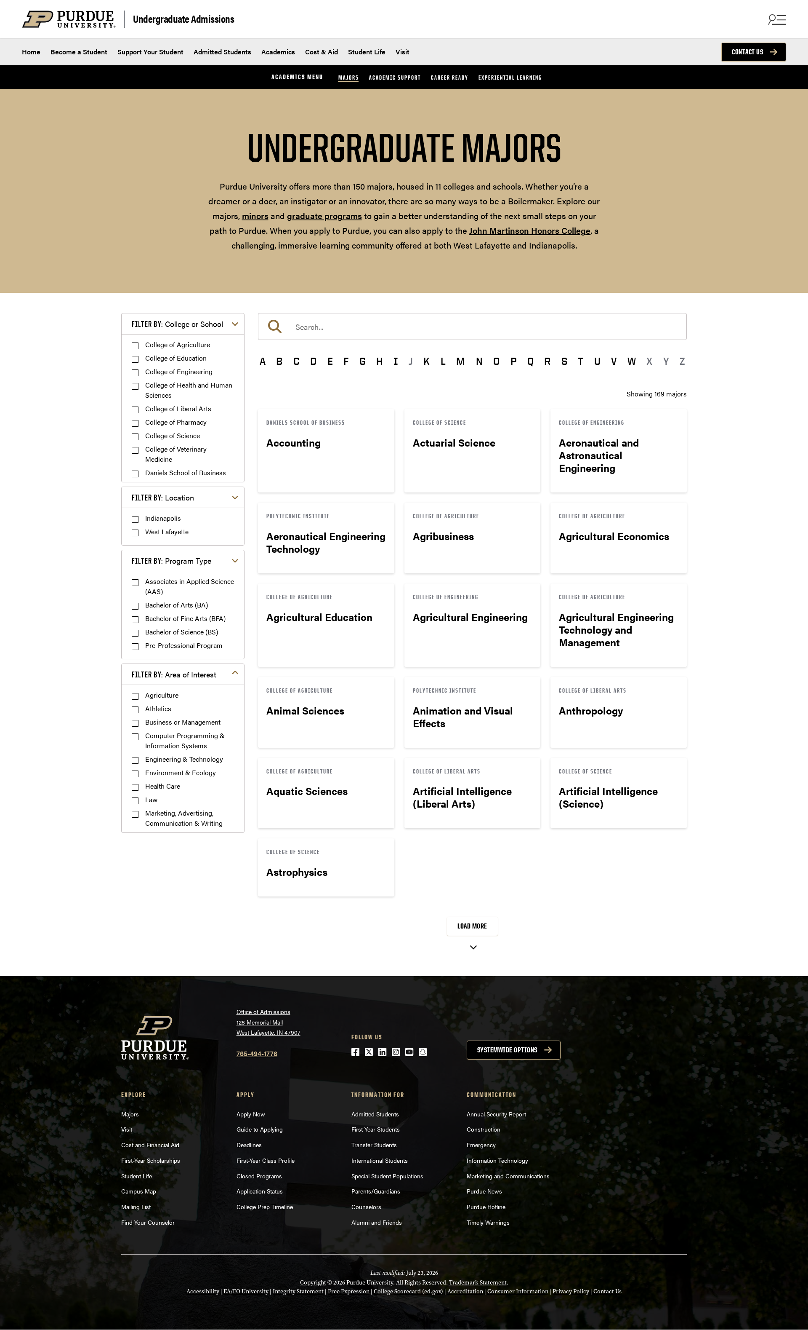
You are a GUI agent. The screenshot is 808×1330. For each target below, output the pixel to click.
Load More (472, 926)
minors (255, 215)
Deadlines (249, 1144)
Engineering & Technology (184, 759)
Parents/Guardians (375, 1191)
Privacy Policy (571, 1291)
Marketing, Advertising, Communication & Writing (184, 818)
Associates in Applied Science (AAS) (189, 586)
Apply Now (251, 1114)
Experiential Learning (510, 77)
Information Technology (497, 1160)
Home (31, 51)
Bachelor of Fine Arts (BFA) (185, 618)
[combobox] (472, 326)
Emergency (481, 1144)
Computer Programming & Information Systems (185, 740)
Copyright (313, 1283)
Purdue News (484, 1191)
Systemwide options (507, 1050)
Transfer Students (374, 1144)
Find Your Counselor (148, 1222)
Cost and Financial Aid (150, 1144)
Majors (348, 77)
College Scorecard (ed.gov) (408, 1291)
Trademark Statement (478, 1283)
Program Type (171, 560)
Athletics (158, 708)
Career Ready (449, 77)
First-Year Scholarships (150, 1160)
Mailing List (136, 1206)
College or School (177, 323)
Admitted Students (222, 51)
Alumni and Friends (376, 1222)
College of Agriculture (177, 344)
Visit (402, 51)
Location (163, 497)
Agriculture (161, 695)
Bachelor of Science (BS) (181, 632)
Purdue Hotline (486, 1206)
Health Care (162, 786)
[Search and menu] (776, 19)
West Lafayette (167, 531)
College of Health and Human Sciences (188, 390)
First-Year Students (375, 1129)
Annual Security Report (496, 1114)
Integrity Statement (298, 1291)
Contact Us (747, 52)
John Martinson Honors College (529, 230)
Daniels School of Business (185, 472)
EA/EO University (245, 1291)
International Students (379, 1160)
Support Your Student (150, 51)
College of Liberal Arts (178, 408)
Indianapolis (163, 518)
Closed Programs (259, 1176)
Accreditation (465, 1291)
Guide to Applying (260, 1129)
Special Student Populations (387, 1176)
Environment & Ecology (180, 772)
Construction (483, 1129)
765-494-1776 (257, 1053)
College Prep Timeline (265, 1206)
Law (151, 799)
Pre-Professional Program (184, 645)
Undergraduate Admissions (183, 18)
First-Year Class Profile (266, 1160)
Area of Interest (174, 674)
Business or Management (183, 722)
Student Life (366, 51)
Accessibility (202, 1291)
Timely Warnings (488, 1222)
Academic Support (395, 77)
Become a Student (78, 51)
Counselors (366, 1206)
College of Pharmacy (176, 422)
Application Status (260, 1191)
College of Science (172, 435)
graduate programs (324, 215)
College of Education (176, 358)
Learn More (326, 450)
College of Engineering (179, 371)
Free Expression (348, 1291)
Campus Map (138, 1191)
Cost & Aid (321, 51)
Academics (278, 51)
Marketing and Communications (508, 1176)
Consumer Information (517, 1291)
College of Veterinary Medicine (176, 454)
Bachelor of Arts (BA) (176, 605)
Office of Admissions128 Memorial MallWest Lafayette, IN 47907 (268, 1021)
